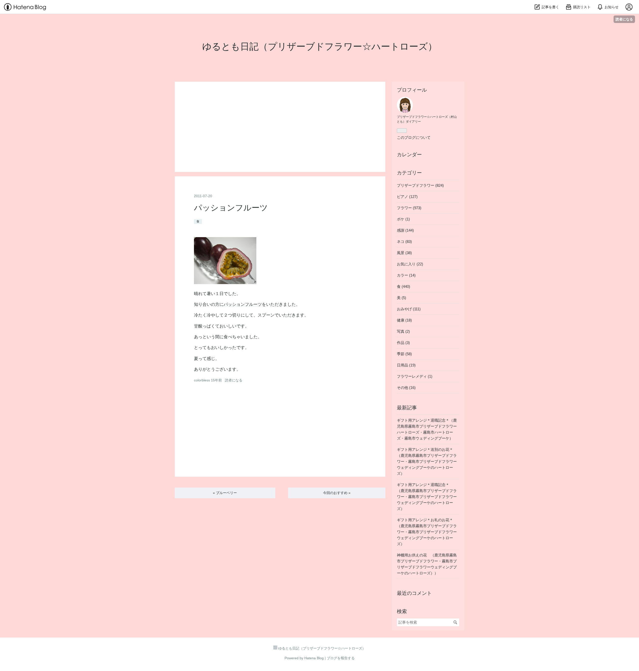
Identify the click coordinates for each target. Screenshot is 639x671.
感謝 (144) (405, 230)
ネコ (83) (404, 241)
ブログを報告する (341, 658)
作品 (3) (403, 342)
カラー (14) (406, 275)
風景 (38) (404, 253)
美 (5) (401, 298)
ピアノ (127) (407, 196)
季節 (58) (404, 354)
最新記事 (407, 407)
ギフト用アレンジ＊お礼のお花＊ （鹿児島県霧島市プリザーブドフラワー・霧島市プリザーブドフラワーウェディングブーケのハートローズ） (427, 532)
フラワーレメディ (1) (414, 376)
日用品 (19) (406, 365)
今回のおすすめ (336, 493)
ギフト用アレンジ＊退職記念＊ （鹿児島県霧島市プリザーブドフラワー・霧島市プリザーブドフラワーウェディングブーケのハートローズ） (427, 497)
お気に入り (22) (410, 264)
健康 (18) (404, 320)
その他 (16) (406, 387)
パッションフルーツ (231, 207)
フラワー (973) (409, 208)
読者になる (624, 19)
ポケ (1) (403, 219)
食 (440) (403, 286)
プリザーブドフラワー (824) (420, 185)
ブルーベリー (225, 493)
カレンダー (409, 154)
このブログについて (414, 137)
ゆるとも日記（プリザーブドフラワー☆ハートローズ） (319, 46)
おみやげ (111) (409, 309)
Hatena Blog (314, 658)
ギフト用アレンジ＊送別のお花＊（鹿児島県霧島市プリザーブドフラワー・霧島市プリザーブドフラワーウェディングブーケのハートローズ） (427, 461)
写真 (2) (403, 331)
